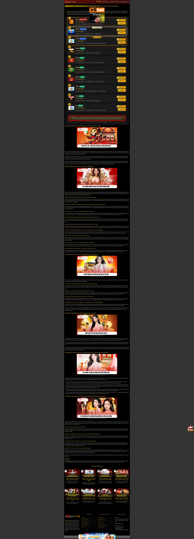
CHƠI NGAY (122, 23)
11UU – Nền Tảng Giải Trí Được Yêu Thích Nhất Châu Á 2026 (105, 479)
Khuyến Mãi (112, 1)
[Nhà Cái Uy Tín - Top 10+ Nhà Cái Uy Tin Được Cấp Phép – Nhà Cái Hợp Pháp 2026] (71, 2)
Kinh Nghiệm (123, 1)
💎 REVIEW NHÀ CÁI (121, 20)
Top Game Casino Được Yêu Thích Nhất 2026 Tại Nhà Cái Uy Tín (105, 499)
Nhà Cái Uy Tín (98, 1)
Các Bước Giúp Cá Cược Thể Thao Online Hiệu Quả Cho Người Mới (72, 499)
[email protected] (121, 525)
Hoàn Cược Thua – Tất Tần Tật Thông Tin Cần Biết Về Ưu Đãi (121, 498)
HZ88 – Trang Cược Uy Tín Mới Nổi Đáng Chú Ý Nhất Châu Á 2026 (88, 479)
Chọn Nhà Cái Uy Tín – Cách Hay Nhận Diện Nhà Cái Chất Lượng (121, 479)
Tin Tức (127, 1)
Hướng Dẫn (117, 1)
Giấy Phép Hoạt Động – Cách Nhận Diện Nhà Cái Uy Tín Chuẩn (89, 498)
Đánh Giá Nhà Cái (105, 1)
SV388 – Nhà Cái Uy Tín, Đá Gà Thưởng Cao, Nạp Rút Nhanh (72, 479)
